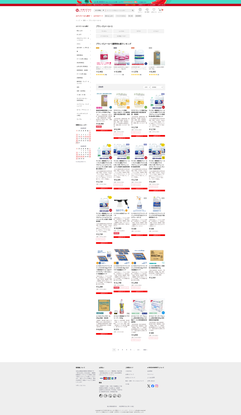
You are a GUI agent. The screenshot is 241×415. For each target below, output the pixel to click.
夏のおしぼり (109, 16)
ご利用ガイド (141, 5)
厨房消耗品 (80, 55)
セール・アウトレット (83, 109)
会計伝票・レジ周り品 (83, 47)
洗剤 (84, 20)
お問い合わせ (161, 5)
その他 (127, 384)
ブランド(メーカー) (94, 20)
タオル (78, 44)
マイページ (150, 374)
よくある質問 (151, 5)
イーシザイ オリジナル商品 (82, 114)
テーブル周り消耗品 (82, 59)
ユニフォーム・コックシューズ (83, 105)
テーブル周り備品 (82, 74)
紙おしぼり (80, 30)
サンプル (79, 119)
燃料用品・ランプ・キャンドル (83, 82)
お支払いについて (130, 377)
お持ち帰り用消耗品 (82, 66)
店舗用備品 (80, 77)
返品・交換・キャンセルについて (134, 381)
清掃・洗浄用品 (81, 91)
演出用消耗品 (80, 62)
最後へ (145, 349)
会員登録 (89, 5)
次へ (138, 349)
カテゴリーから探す (84, 16)
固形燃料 (138, 16)
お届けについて (129, 374)
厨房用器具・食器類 (82, 70)
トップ (78, 20)
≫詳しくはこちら (81, 385)
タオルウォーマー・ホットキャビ (83, 39)
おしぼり (79, 34)
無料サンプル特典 (130, 5)
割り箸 (131, 16)
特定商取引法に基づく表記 (126, 406)
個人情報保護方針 (112, 406)
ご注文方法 (128, 371)
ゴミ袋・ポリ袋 (81, 94)
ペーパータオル (120, 16)
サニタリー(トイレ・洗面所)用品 (82, 99)
